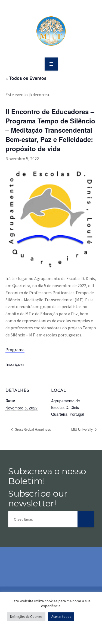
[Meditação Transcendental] (51, 31)
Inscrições (14, 364)
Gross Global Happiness (32, 429)
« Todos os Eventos (26, 78)
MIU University (82, 429)
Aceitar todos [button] (61, 616)
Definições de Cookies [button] (26, 616)
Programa (14, 349)
